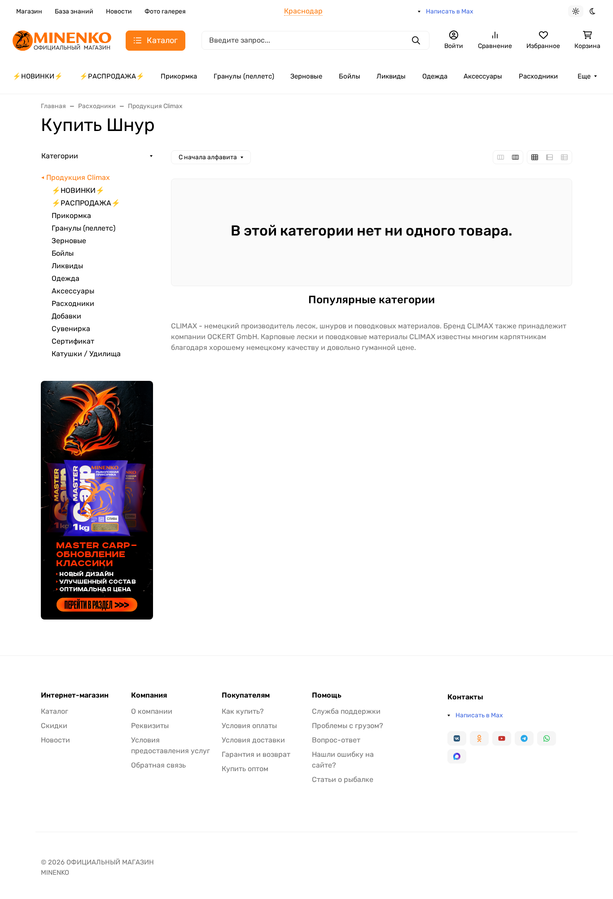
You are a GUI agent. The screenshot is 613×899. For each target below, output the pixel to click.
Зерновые (306, 76)
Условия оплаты (249, 725)
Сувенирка (71, 328)
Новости (119, 11)
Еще (584, 76)
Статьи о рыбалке (342, 779)
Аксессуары (483, 76)
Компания (149, 695)
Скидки (54, 725)
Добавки (66, 316)
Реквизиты (150, 725)
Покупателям (246, 695)
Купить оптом (245, 768)
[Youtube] (501, 738)
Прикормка (179, 76)
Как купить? (243, 711)
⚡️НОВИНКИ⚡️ (38, 76)
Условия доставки (253, 740)
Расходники (538, 76)
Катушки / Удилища (86, 353)
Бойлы (349, 76)
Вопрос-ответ (336, 740)
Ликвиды (391, 76)
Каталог (54, 711)
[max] (456, 756)
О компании (151, 711)
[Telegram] (524, 738)
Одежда (434, 76)
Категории (59, 156)
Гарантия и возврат (256, 754)
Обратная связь (158, 765)
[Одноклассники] (479, 738)
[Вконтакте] (456, 738)
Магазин (29, 11)
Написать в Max (449, 11)
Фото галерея (165, 11)
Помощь (327, 695)
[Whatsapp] (546, 738)
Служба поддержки (346, 711)
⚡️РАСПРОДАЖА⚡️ (111, 76)
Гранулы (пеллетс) (244, 76)
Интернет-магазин (75, 695)
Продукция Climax (78, 177)
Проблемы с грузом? (347, 725)
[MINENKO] (62, 39)
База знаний (74, 11)
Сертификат (73, 341)
